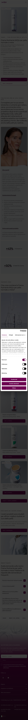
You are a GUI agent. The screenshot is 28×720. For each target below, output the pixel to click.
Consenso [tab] (4, 335)
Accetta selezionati (14, 383)
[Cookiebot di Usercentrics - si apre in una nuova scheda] (20, 331)
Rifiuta (14, 388)
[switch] (24, 364)
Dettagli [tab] (11, 335)
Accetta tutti (14, 379)
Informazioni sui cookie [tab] (21, 335)
